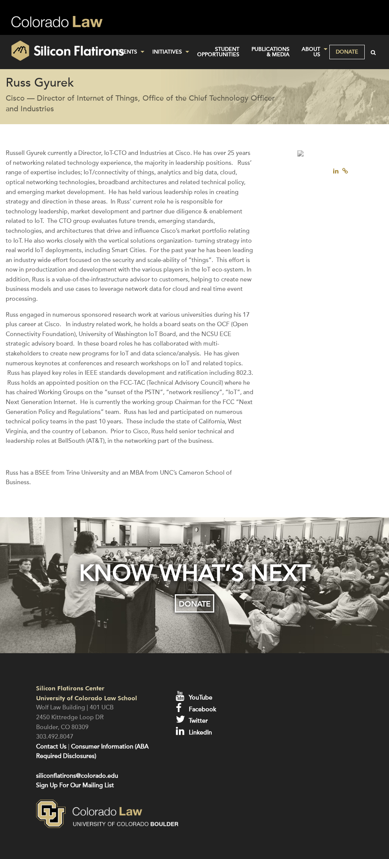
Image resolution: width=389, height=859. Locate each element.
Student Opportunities (218, 52)
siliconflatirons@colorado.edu (77, 776)
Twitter (197, 721)
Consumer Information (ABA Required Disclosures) (92, 751)
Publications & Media (270, 52)
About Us (311, 52)
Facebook (201, 709)
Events (127, 52)
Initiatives (167, 52)
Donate (347, 52)
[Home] (65, 51)
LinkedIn (199, 732)
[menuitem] (128, 52)
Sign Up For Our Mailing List (75, 785)
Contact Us (51, 746)
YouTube (199, 697)
